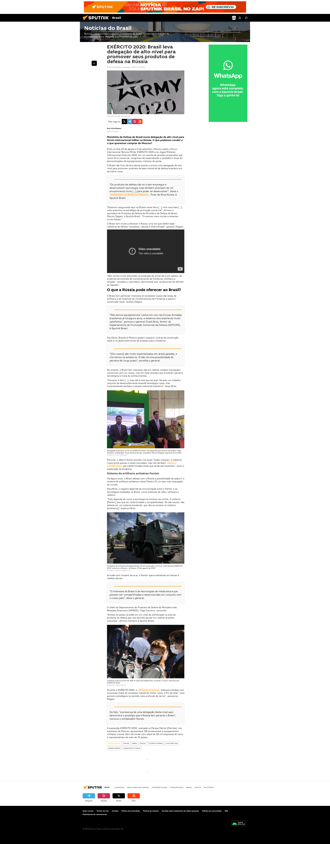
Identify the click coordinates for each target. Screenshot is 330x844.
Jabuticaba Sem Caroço (138, 787)
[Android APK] (238, 824)
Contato (115, 811)
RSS (226, 811)
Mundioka (119, 787)
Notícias (126, 743)
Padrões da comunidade (212, 811)
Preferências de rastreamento (95, 814)
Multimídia (209, 787)
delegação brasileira (148, 689)
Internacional (176, 787)
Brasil (189, 787)
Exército (143, 743)
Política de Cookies (151, 811)
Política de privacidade (130, 811)
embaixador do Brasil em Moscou (129, 194)
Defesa (134, 743)
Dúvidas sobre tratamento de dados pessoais (180, 811)
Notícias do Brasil (114, 743)
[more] (94, 63)
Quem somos (88, 811)
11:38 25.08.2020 (114, 67)
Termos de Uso (103, 811)
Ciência (198, 787)
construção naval (172, 743)
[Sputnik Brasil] (96, 21)
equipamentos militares (132, 748)
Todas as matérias (112, 131)
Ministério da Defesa (156, 743)
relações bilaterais (114, 748)
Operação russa (159, 787)
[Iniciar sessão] (239, 17)
